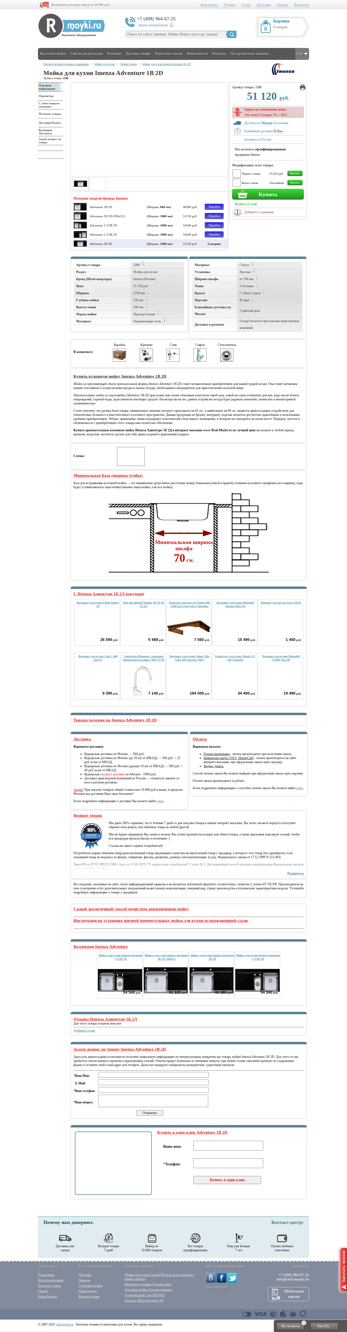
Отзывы (230, 5)
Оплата (282, 5)
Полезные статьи (49, 1286)
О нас (246, 5)
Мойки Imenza (128, 64)
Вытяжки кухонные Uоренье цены (148, 1284)
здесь (160, 801)
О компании (46, 1275)
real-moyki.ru (64, 1324)
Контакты (301, 5)
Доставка (264, 5)
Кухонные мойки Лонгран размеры (148, 1290)
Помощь (84, 1280)
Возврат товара (89, 1296)
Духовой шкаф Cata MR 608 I (145, 1295)
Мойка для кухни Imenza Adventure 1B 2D (166, 64)
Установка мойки (90, 1286)
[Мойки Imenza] (283, 74)
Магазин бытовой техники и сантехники (66, 64)
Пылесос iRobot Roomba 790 (144, 1300)
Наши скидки (88, 1291)
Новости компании (50, 1280)
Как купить (209, 5)
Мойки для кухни (104, 64)
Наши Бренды (47, 1296)
